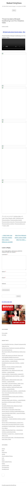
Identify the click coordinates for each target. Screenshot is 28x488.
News (3, 460)
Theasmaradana (6, 220)
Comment (5, 254)
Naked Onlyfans (14, 3)
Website (4, 283)
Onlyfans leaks (17, 216)
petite (14, 218)
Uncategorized (5, 469)
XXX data (4, 335)
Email (4, 277)
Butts (3, 450)
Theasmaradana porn (20, 223)
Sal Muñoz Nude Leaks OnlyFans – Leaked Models (14, 391)
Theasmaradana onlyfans (8, 223)
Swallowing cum (19, 218)
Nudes (3, 463)
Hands (3, 454)
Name (4, 271)
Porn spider (4, 333)
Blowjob (10, 218)
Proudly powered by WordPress (9, 485)
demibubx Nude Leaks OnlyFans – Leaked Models (13, 400)
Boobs (3, 448)
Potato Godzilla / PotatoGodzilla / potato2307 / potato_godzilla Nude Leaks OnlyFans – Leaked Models (13, 376)
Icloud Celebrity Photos (7, 456)
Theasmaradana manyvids (8, 222)
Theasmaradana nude (20, 222)
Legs (3, 458)
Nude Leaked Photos (7, 461)
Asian (6, 218)
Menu (14, 10)
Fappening (4, 452)
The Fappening (5, 467)
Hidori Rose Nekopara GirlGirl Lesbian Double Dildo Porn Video (20, 237)
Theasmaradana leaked (16, 220)
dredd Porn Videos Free (7, 417)
